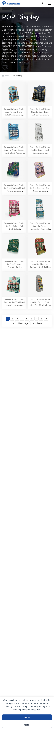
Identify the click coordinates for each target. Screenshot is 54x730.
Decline (27, 725)
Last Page (37, 323)
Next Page (23, 323)
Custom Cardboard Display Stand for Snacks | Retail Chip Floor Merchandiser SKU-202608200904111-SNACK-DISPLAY (40, 305)
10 (13, 323)
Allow (27, 717)
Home (6, 76)
